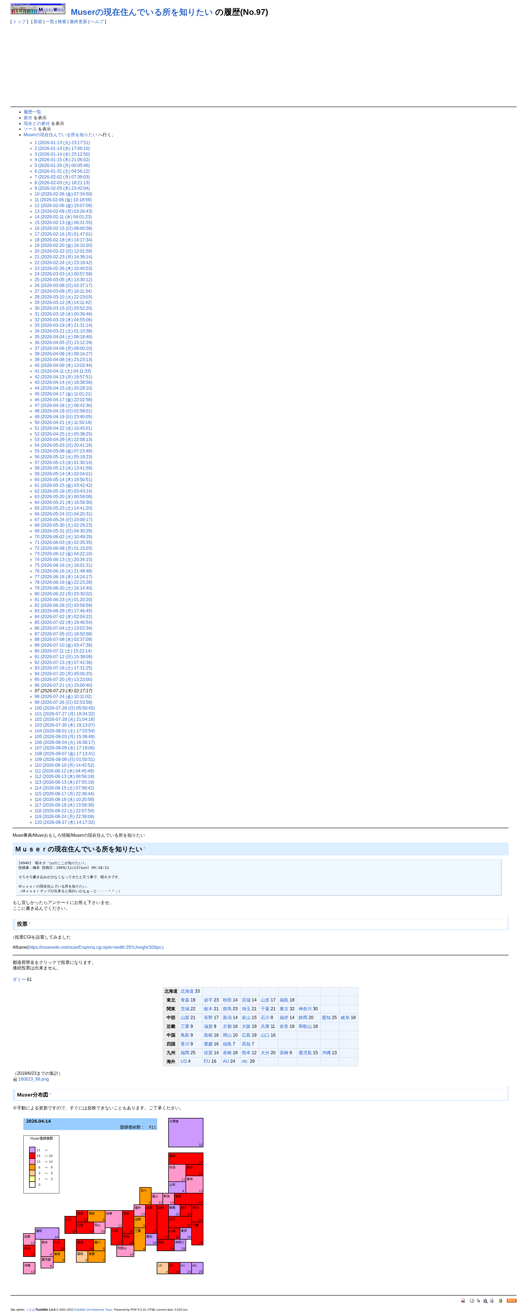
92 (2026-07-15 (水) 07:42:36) (63, 662)
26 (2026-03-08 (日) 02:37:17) (63, 285)
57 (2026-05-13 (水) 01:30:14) (63, 462)
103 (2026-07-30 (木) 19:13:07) (65, 725)
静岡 (303, 1017)
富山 (246, 1017)
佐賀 (208, 1052)
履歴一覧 (32, 112)
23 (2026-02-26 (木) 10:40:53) (63, 268)
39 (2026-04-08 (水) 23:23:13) (63, 359)
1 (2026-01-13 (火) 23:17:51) (62, 142)
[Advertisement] (263, 65)
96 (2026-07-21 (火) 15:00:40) (63, 685)
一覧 (50, 21)
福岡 (185, 1052)
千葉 (265, 1008)
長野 (208, 1017)
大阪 (246, 1026)
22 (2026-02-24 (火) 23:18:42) (63, 262)
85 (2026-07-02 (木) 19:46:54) (63, 622)
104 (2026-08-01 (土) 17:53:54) (65, 731)
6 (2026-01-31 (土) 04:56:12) (62, 171)
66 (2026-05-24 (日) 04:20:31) (63, 514)
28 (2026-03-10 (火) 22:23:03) (63, 297)
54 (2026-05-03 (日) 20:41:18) (63, 445)
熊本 (246, 1052)
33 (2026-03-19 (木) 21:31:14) (63, 325)
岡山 (227, 1035)
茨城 (185, 1008)
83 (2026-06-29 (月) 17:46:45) (63, 611)
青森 (185, 1000)
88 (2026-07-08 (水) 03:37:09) (63, 639)
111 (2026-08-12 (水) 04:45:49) (64, 771)
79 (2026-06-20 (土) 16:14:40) (63, 588)
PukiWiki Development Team (93, 1309)
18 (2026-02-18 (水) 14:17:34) (63, 240)
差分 (28, 117)
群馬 (227, 1008)
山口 (265, 1035)
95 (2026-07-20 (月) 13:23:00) (63, 679)
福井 (284, 1017)
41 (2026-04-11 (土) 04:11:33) (63, 371)
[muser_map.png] (114, 1197)
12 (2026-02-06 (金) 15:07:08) (63, 205)
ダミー (19, 979)
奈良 (284, 1026)
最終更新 (78, 21)
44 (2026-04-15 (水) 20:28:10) (63, 388)
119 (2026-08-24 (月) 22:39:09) (64, 816)
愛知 (326, 1017)
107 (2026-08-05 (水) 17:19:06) (65, 748)
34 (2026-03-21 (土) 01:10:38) (63, 331)
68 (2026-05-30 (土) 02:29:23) (63, 525)
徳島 (227, 1044)
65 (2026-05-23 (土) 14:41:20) (63, 508)
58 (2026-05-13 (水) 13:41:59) (63, 468)
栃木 (208, 1008)
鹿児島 (305, 1052)
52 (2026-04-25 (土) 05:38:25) (63, 434)
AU (226, 1061)
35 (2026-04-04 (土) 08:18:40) (63, 336)
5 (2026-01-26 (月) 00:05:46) (62, 165)
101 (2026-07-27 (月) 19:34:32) (65, 714)
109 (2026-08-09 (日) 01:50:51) (65, 759)
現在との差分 (37, 123)
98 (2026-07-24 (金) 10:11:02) (63, 696)
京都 (227, 1026)
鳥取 (185, 1035)
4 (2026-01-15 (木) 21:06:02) (62, 159)
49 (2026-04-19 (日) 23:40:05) (63, 416)
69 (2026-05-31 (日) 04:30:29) (63, 531)
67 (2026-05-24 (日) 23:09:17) (63, 519)
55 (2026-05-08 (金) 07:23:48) (63, 451)
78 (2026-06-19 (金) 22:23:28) (63, 582)
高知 (246, 1044)
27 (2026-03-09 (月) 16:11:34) (63, 291)
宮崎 (284, 1052)
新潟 (227, 1017)
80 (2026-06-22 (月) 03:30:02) (63, 594)
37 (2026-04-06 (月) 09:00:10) (63, 348)
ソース (30, 129)
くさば (30, 1309)
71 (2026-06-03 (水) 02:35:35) (63, 542)
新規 (37, 21)
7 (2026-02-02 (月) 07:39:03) (62, 177)
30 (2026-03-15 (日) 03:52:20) (63, 308)
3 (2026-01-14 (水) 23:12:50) (62, 154)
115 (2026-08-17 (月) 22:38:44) (64, 793)
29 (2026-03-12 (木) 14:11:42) (63, 302)
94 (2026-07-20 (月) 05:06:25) (63, 673)
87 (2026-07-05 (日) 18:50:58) (63, 634)
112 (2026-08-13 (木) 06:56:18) (64, 776)
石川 (265, 1017)
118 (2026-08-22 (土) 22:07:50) (64, 810)
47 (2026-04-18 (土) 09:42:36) (63, 405)
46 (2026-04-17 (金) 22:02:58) (63, 399)
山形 (265, 1000)
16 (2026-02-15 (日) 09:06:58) (63, 228)
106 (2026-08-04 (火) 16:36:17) (65, 742)
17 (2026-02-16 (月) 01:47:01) (63, 234)
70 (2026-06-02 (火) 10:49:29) (63, 536)
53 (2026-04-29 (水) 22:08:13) (63, 439)
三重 (185, 1026)
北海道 (187, 991)
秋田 (227, 1000)
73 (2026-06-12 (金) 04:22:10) (63, 553)
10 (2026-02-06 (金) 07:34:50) (63, 194)
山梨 (185, 1017)
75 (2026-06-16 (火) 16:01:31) (63, 565)
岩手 (208, 1000)
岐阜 (345, 1017)
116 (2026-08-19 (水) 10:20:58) (64, 799)
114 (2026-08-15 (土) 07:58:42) (64, 788)
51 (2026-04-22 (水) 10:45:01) (63, 428)
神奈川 (305, 1008)
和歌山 (305, 1026)
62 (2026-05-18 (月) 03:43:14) (63, 491)
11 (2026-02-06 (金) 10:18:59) (63, 199)
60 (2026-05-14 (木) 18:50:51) (63, 479)
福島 (284, 1000)
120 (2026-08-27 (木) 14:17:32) (65, 822)
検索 (62, 21)
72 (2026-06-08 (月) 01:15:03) (63, 548)
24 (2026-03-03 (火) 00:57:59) (63, 274)
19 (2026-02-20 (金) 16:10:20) (63, 245)
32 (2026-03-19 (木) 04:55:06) (63, 319)
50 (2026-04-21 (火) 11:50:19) (63, 422)
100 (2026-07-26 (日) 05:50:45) (65, 708)
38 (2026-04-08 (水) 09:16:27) (63, 353)
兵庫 (265, 1026)
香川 (185, 1044)
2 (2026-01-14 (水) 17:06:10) (62, 148)
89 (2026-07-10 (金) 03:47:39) (63, 645)
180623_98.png (33, 1079)
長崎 (227, 1052)
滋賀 (208, 1026)
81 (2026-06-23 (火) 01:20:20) (63, 599)
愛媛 (208, 1044)
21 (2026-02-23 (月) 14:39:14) (63, 257)
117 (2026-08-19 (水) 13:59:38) (64, 805)
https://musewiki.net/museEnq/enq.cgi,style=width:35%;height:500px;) (96, 947)
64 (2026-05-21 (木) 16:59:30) (63, 502)
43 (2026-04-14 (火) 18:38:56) (63, 382)
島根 (208, 1035)
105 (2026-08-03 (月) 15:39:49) (65, 736)
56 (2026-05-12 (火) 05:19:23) (63, 456)
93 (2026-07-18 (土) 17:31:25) (63, 668)
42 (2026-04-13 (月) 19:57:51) (63, 377)
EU (207, 1061)
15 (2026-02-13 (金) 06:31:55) (63, 222)
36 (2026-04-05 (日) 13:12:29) (63, 342)
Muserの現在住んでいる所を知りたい (142, 11)
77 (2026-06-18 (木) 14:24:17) (63, 576)
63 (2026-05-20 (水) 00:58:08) (63, 496)
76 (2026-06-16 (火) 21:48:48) (63, 571)
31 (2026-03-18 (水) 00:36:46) (63, 314)
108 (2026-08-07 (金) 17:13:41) (65, 753)
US (184, 1061)
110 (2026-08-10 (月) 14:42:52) (64, 765)
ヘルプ (97, 21)
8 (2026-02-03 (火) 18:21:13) (62, 182)
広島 (246, 1035)
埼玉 (246, 1008)
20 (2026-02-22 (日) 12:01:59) (63, 251)
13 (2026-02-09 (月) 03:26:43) (63, 211)
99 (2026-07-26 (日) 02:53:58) (63, 702)
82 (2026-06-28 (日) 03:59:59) (63, 605)
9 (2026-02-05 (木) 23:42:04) (62, 188)
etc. (245, 1061)
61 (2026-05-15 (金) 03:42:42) (63, 485)
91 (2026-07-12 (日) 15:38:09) (63, 656)
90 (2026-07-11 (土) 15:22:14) (63, 651)
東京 (284, 1008)
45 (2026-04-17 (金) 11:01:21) (63, 394)
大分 (265, 1052)
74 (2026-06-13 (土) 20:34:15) (63, 559)
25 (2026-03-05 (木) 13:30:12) (63, 279)
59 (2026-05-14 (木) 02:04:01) (63, 474)
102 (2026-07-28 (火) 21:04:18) (65, 719)
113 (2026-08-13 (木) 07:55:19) (64, 782)
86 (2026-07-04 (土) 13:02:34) (63, 628)
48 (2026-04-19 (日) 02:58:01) (63, 411)
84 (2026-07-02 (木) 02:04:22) (63, 616)
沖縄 (326, 1052)
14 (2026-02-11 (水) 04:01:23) (63, 216)
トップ (19, 21)
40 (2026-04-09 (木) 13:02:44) (63, 365)
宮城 (246, 1000)
